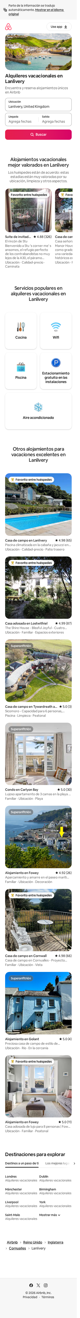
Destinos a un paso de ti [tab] (22, 1163)
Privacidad (30, 1297)
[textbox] (22, 121)
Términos (47, 1297)
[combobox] (38, 106)
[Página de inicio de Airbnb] (8, 26)
